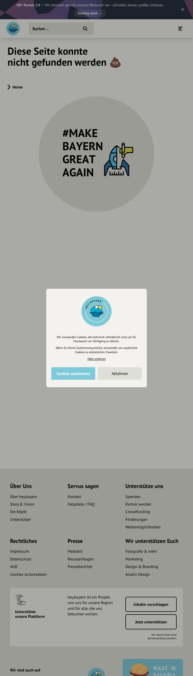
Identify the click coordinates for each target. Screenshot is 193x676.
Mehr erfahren (96, 359)
